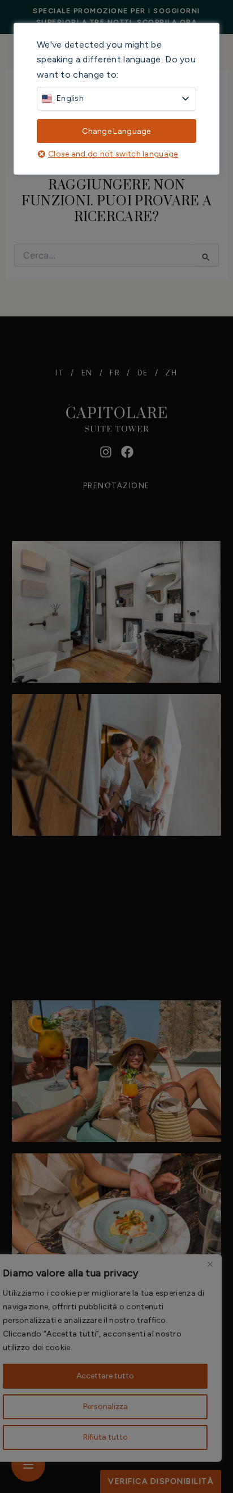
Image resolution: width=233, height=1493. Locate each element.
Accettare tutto (105, 1376)
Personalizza (105, 1406)
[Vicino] (210, 1264)
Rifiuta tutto (105, 1437)
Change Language (116, 131)
